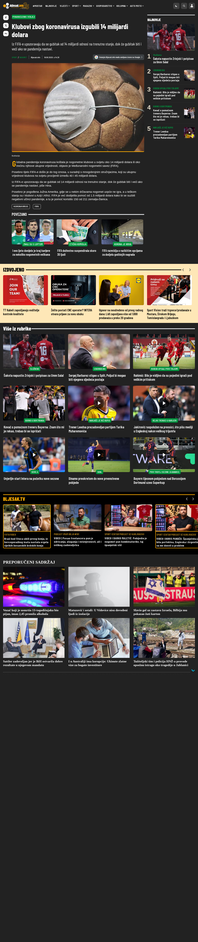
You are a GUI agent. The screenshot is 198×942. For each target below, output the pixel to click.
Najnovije (51, 5)
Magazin (87, 5)
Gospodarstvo (104, 5)
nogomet (23, 57)
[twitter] (6, 25)
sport (14, 57)
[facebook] (6, 17)
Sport (75, 5)
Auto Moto (136, 5)
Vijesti (64, 5)
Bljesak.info (35, 57)
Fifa (37, 206)
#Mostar (37, 5)
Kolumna (121, 5)
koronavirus (21, 206)
